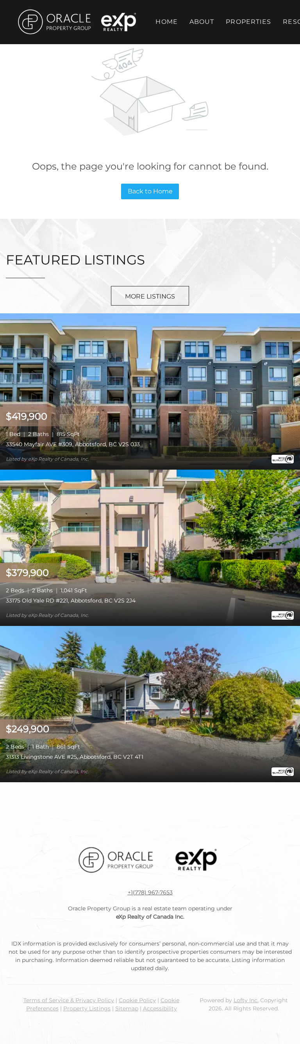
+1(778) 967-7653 (150, 892)
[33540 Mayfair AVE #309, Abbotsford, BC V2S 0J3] (150, 391)
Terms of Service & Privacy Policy (68, 1000)
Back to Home (150, 191)
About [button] (201, 21)
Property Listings (87, 1008)
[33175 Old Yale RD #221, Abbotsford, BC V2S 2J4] (150, 547)
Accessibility (160, 1008)
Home (166, 21)
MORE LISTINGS (150, 296)
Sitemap (126, 1008)
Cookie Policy (137, 1000)
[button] (54, 22)
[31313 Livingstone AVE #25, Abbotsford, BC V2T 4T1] (150, 703)
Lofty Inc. (246, 1000)
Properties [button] (248, 21)
